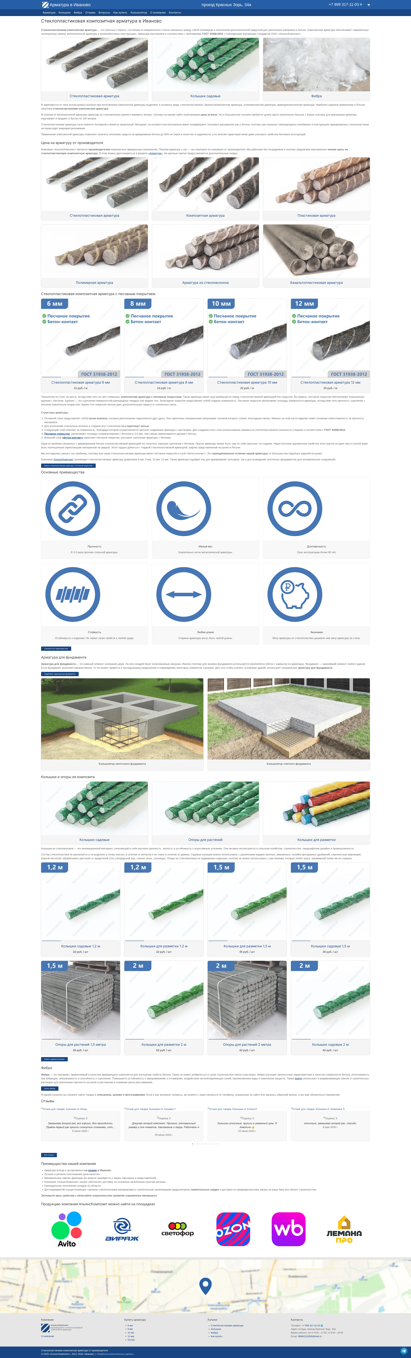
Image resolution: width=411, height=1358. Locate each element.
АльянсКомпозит (63, 459)
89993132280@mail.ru (310, 1336)
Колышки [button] (65, 12)
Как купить (216, 1336)
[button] (368, 4)
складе (92, 1170)
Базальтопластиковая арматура (316, 283)
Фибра (78, 12)
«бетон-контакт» (72, 437)
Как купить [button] (120, 12)
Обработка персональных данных (115, 1354)
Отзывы (90, 12)
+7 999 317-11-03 (344, 4)
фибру (298, 1078)
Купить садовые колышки (54, 1059)
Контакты (175, 12)
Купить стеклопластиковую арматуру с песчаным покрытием (68, 466)
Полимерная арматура (94, 283)
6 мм (130, 1325)
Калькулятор (139, 12)
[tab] (192, 1143)
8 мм (130, 1329)
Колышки (216, 1329)
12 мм (131, 1336)
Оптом (131, 1340)
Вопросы (104, 12)
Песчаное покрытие (57, 433)
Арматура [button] (49, 12)
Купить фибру (49, 1088)
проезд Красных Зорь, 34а (226, 4)
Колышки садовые (205, 96)
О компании (158, 12)
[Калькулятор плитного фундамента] (289, 718)
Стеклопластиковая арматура (94, 96)
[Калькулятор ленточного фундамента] (122, 718)
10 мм (131, 1332)
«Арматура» (155, 153)
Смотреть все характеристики (56, 649)
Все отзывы (49, 1155)
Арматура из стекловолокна (205, 283)
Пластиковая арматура (317, 215)
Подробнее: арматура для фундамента (59, 674)
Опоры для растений (205, 840)
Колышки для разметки (316, 840)
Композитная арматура (205, 215)
